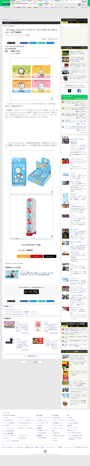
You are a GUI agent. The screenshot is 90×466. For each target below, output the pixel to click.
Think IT (6, 417)
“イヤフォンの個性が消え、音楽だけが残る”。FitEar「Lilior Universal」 (77, 59)
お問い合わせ (20, 447)
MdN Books (56, 433)
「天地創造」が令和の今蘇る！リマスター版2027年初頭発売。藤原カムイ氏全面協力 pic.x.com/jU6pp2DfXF (75, 115)
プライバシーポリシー (50, 447)
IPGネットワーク (71, 430)
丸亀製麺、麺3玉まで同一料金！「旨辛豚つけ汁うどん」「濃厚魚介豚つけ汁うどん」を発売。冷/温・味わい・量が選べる (75, 330)
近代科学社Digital (42, 438)
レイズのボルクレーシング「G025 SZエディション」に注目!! (78, 71)
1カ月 (84, 22)
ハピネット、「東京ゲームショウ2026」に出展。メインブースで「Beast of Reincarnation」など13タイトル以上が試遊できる (78, 179)
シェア (25, 43)
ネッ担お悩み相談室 (9, 430)
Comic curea (72, 420)
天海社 (70, 417)
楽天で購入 (36, 256)
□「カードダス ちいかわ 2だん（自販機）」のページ (20, 312)
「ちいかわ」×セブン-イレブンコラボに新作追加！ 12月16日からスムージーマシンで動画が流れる (22, 327)
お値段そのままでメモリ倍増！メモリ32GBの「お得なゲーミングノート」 (78, 65)
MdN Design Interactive (59, 435)
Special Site (69, 47)
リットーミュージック (43, 417)
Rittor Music (40, 415)
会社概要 (60, 447)
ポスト (12, 43)
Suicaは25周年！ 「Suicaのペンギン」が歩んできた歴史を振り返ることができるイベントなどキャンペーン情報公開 (78, 284)
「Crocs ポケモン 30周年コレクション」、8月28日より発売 (78, 311)
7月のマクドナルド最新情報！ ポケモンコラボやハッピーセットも (76, 352)
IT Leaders (6, 425)
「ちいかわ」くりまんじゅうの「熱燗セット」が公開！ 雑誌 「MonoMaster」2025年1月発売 (22, 344)
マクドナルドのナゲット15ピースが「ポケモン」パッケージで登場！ (78, 373)
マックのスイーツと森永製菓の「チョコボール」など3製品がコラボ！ (78, 402)
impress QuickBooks (74, 423)
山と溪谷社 (39, 428)
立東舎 (40, 425)
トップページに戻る (31, 362)
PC (41, 7)
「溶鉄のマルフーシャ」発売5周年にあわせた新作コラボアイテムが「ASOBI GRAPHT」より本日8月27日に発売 (78, 300)
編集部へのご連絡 (39, 447)
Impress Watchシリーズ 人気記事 (74, 323)
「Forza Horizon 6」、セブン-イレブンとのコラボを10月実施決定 (78, 255)
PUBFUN (69, 425)
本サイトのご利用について (8, 447)
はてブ (33, 43)
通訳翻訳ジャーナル (58, 423)
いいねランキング (81, 98)
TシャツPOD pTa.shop (75, 432)
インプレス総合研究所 (9, 423)
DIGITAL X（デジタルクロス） (26, 428)
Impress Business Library (25, 423)
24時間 (71, 22)
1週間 (77, 22)
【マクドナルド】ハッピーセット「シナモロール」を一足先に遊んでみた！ (78, 396)
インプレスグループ (68, 447)
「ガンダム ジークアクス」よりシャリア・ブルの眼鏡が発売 (78, 267)
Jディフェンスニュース (59, 420)
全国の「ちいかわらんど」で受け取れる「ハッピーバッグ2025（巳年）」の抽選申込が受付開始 (50, 327)
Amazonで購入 (23, 256)
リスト (17, 43)
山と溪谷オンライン (43, 430)
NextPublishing (22, 438)
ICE (68, 415)
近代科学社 (39, 435)
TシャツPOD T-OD (43, 423)
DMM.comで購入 (50, 256)
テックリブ (54, 438)
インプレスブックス (24, 435)
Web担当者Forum (8, 420)
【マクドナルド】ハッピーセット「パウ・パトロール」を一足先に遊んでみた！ (78, 389)
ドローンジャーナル (9, 428)
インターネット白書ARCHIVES (11, 441)
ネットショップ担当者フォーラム (27, 420)
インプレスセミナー (24, 425)
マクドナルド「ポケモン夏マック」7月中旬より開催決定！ (78, 363)
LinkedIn (51, 43)
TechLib (56, 440)
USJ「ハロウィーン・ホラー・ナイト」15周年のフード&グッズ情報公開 (78, 218)
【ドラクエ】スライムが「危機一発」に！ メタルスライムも (78, 162)
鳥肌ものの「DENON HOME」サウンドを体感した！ (77, 53)
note (43, 43)
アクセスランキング (71, 20)
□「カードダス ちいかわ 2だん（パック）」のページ (20, 314)
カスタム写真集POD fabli (75, 435)
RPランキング (67, 98)
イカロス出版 (55, 415)
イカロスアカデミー (58, 428)
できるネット (7, 438)
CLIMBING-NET (42, 433)
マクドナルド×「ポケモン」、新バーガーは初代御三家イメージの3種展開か (78, 383)
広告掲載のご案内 (29, 447)
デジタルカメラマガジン (10, 435)
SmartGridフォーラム (24, 417)
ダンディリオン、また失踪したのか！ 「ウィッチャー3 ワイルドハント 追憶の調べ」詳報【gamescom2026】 (78, 148)
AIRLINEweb (57, 417)
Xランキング (68, 96)
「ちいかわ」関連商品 (25, 250)
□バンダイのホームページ (12, 309)
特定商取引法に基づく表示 (81, 447)
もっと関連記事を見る (30, 356)
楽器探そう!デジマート (43, 420)
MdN (53, 430)
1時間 (64, 22)
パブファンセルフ (73, 427)
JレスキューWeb (58, 425)
